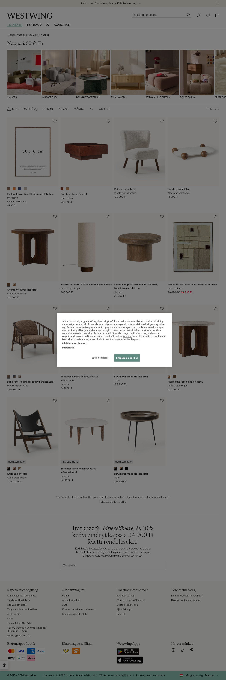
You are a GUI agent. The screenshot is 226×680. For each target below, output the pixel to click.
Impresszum (68, 347)
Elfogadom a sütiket (127, 358)
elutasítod (127, 336)
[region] (114, 340)
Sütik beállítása (100, 357)
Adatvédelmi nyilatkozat (74, 343)
